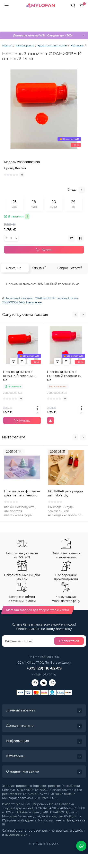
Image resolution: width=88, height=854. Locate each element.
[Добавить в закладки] (30, 361)
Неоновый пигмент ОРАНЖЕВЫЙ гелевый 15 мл (41, 298)
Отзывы (39, 268)
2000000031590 (13, 302)
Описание (13, 268)
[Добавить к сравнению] (22, 361)
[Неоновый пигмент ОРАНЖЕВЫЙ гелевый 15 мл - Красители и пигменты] (44, 109)
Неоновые (34, 302)
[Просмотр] (13, 361)
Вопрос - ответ (69, 268)
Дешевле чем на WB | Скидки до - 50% (42, 35)
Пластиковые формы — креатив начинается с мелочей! (22, 495)
